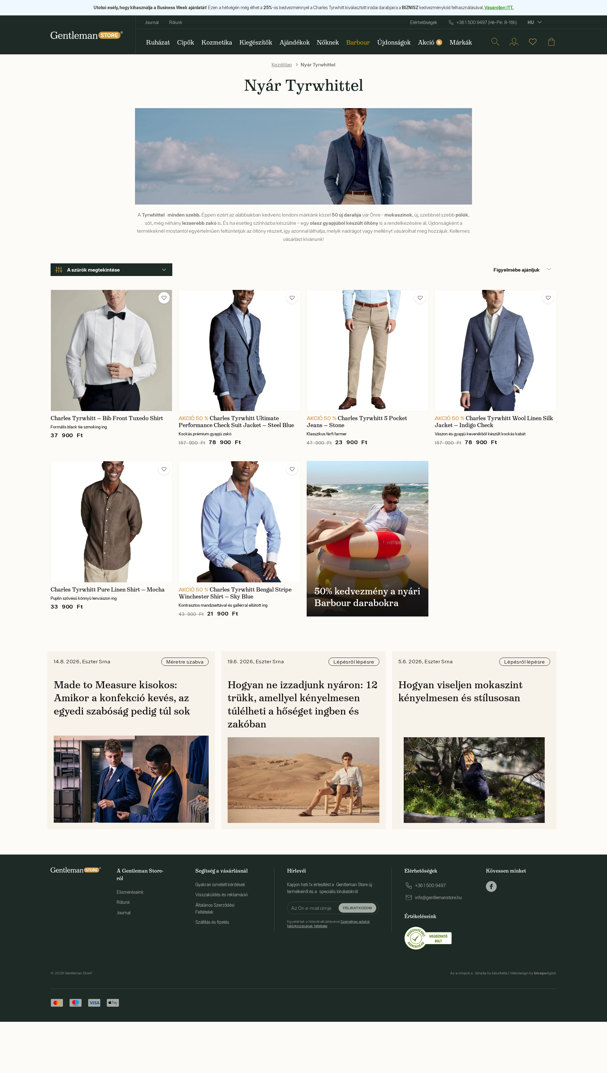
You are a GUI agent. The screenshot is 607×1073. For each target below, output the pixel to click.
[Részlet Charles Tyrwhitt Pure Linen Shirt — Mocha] (111, 522)
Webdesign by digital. (533, 973)
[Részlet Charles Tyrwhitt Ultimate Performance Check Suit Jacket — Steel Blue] (239, 350)
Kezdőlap (282, 64)
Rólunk (175, 22)
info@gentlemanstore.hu (438, 897)
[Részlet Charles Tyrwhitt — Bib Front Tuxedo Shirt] (111, 350)
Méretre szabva (185, 662)
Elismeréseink (130, 892)
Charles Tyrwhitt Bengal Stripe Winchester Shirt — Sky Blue (235, 593)
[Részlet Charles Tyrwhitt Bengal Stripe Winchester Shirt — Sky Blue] (239, 522)
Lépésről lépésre (354, 662)
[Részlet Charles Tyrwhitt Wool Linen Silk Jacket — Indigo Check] (495, 350)
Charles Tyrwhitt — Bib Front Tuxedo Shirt (107, 418)
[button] (164, 298)
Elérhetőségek (423, 22)
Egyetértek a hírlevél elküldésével (328, 923)
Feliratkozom (357, 907)
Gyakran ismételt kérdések (220, 884)
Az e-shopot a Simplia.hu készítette (478, 973)
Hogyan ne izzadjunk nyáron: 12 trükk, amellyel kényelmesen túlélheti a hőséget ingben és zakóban (302, 704)
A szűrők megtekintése (93, 270)
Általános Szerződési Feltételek (215, 909)
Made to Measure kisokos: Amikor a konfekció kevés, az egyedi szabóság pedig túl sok (122, 698)
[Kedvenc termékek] (533, 42)
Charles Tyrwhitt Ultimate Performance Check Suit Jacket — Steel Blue (236, 421)
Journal (152, 22)
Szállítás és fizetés (212, 922)
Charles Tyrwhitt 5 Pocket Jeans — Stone (357, 421)
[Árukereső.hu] (428, 938)
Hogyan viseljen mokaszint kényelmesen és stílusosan (460, 691)
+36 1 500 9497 (430, 885)
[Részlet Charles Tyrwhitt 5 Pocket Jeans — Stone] (367, 350)
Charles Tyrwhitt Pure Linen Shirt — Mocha (108, 589)
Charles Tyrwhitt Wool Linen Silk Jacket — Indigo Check (494, 421)
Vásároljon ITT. (499, 7)
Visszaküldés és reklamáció (221, 894)
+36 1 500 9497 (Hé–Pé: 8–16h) (487, 22)
